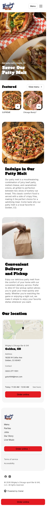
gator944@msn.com (13, 377)
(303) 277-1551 (11, 371)
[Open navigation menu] (40, 6)
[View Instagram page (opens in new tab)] (9, 476)
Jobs (6, 432)
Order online (23, 394)
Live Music (9, 439)
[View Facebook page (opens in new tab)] (5, 476)
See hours (37, 387)
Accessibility (9, 463)
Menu (33, 6)
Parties (7, 428)
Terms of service (11, 459)
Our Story (8, 436)
